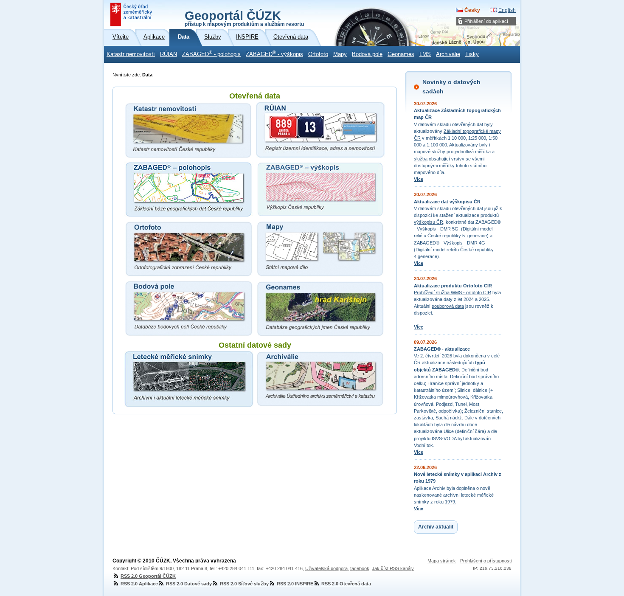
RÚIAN (168, 54)
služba (420, 158)
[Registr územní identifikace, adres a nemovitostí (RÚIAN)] (320, 130)
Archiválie (448, 54)
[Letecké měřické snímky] (188, 379)
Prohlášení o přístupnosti (486, 560)
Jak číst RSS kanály (393, 568)
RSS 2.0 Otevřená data (346, 583)
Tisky (472, 54)
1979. (450, 501)
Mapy (340, 54)
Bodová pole (367, 54)
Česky (472, 10)
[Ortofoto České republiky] (188, 249)
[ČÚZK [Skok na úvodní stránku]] (132, 14)
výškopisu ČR (428, 222)
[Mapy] (320, 249)
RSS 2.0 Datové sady (189, 583)
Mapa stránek (441, 560)
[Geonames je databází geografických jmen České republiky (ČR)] (320, 308)
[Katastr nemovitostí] (188, 130)
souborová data (448, 306)
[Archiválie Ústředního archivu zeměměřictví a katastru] (320, 379)
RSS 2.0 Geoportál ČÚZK (148, 576)
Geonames (401, 54)
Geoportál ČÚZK (244, 18)
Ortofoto (318, 54)
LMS (425, 54)
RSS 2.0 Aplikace (139, 583)
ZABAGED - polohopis (211, 53)
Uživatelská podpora (326, 568)
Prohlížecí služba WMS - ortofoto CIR (452, 292)
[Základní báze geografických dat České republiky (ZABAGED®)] (188, 189)
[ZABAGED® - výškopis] (320, 189)
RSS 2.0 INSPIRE (295, 583)
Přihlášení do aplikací (486, 21)
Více (418, 179)
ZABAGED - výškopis (274, 53)
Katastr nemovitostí (131, 54)
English (507, 10)
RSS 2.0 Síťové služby (244, 583)
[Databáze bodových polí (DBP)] (188, 308)
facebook (359, 568)
